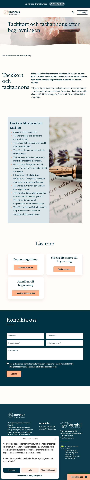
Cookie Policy (22, 475)
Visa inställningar (48, 470)
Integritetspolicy (35, 475)
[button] (55, 439)
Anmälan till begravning (26, 293)
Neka (30, 470)
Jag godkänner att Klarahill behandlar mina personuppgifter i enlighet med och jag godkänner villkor (41, 365)
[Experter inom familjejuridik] (71, 426)
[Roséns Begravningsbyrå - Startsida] (19, 415)
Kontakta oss (77, 477)
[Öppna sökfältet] (73, 12)
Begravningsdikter (25, 268)
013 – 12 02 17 (58, 4)
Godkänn (11, 470)
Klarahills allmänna (44, 367)
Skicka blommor (64, 269)
